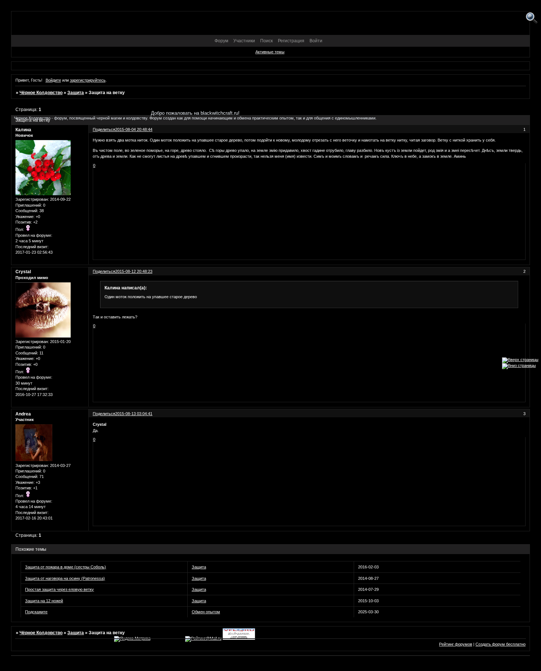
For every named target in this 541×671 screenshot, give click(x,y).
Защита (75, 92)
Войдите (53, 80)
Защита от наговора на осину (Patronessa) (65, 578)
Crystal (23, 271)
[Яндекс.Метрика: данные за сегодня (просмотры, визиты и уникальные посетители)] (132, 639)
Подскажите (36, 612)
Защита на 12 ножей (44, 601)
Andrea (23, 414)
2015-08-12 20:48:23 (133, 271)
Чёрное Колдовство (41, 92)
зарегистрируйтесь (88, 80)
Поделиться (104, 271)
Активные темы (269, 52)
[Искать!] (531, 18)
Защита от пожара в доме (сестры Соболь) (65, 567)
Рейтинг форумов (455, 644)
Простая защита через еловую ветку (59, 589)
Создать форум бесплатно (500, 644)
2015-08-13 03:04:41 (133, 413)
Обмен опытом (206, 612)
